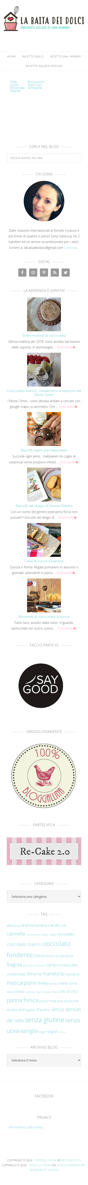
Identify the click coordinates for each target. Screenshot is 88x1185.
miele (63, 983)
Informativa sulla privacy (26, 1127)
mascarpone (22, 982)
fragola (14, 964)
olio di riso (68, 991)
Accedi (53, 1170)
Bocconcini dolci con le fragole (36, 85)
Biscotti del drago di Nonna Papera (44, 506)
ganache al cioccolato (34, 965)
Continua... (71, 247)
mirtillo (20, 991)
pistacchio (71, 1001)
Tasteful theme (45, 1160)
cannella (16, 933)
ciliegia (52, 934)
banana (41, 925)
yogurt (52, 1031)
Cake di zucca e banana (44, 561)
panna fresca (22, 1000)
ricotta (12, 1009)
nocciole (30, 992)
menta (53, 984)
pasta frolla (47, 1000)
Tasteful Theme (40, 1165)
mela (42, 983)
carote (44, 934)
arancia (27, 925)
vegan (42, 1032)
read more (65, 347)
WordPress (38, 1170)
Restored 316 (71, 1160)
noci (55, 992)
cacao (54, 925)
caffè (63, 925)
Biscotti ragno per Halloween (44, 450)
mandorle (72, 974)
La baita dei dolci (44, 21)
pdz (60, 1001)
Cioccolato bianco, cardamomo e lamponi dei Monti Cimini (44, 393)
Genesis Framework (71, 1165)
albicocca (14, 925)
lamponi (54, 965)
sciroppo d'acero (34, 1009)
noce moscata (43, 992)
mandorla (53, 973)
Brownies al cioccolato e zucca (44, 617)
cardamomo (33, 934)
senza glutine (44, 1019)
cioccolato (65, 934)
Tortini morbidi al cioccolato (44, 336)
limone (34, 973)
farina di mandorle (59, 956)
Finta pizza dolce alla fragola (17, 86)
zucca (62, 1031)
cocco (39, 955)
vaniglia (29, 1030)
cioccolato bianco (24, 944)
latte (66, 965)
